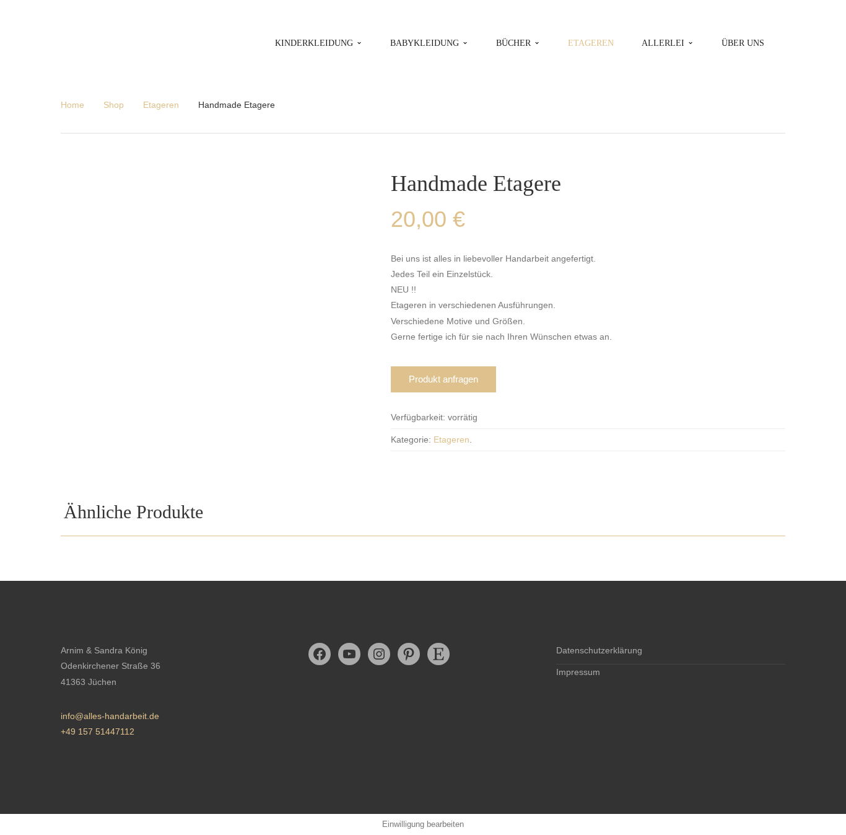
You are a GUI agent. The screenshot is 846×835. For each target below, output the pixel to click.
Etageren (161, 105)
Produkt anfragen (443, 379)
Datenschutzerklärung (599, 650)
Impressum (578, 672)
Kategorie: (411, 439)
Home (72, 105)
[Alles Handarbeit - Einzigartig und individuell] (94, 43)
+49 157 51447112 (97, 731)
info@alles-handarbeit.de (110, 716)
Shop (113, 105)
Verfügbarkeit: (418, 417)
